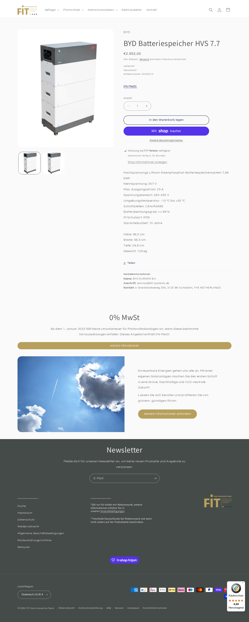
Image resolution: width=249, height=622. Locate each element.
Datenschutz (26, 519)
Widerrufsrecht (67, 608)
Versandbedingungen (112, 511)
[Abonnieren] (155, 478)
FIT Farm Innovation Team (40, 608)
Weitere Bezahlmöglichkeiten (166, 140)
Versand (144, 59)
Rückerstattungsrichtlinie (35, 540)
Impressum (25, 513)
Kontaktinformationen (155, 608)
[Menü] (242, 583)
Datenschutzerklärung (90, 608)
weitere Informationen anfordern (167, 413)
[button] (51, 10)
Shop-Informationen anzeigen (147, 162)
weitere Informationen (124, 345)
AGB (108, 608)
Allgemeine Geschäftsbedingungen (41, 533)
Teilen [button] (131, 263)
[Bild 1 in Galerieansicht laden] (29, 163)
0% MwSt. (130, 86)
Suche (22, 506)
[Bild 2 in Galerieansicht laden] (53, 163)
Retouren (24, 547)
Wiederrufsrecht (28, 526)
